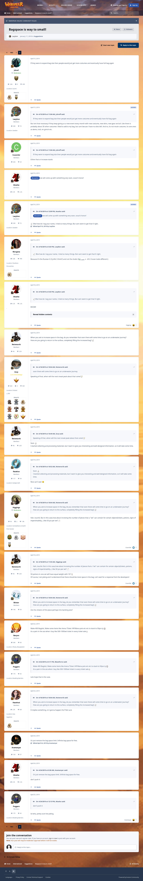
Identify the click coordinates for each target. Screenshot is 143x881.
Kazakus (16, 471)
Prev (11, 52)
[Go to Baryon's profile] (16, 628)
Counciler (16, 155)
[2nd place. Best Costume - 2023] (9, 416)
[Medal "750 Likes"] (9, 274)
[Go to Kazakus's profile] (16, 464)
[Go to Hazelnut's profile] (16, 695)
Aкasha (58, 211)
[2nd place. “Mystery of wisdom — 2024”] (16, 409)
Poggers (16, 667)
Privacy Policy (20, 877)
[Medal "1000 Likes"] (16, 537)
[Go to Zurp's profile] (16, 364)
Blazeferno (59, 662)
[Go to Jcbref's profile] (16, 62)
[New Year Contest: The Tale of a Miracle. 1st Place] (9, 537)
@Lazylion (35, 178)
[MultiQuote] (31, 100)
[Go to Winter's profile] (16, 595)
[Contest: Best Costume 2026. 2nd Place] (16, 401)
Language (9, 877)
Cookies (48, 877)
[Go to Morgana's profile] (16, 244)
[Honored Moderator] (16, 97)
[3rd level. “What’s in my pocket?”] (23, 537)
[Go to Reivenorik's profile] (16, 337)
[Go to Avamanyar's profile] (16, 740)
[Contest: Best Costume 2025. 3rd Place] (9, 409)
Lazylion (15, 36)
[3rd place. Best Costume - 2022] (16, 416)
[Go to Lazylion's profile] (10, 36)
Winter (16, 603)
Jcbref (16, 70)
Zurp (16, 372)
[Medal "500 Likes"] (9, 97)
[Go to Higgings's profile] (16, 500)
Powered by (129, 877)
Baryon (16, 635)
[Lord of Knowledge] (23, 416)
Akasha (16, 185)
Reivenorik (16, 344)
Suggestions (38, 36)
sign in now (53, 838)
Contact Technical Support (35, 877)
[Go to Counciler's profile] (16, 147)
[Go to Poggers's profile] (16, 659)
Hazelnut (16, 702)
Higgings (128, 325)
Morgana (16, 252)
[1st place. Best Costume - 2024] (23, 409)
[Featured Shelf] (9, 401)
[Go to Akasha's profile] (16, 177)
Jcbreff (58, 114)
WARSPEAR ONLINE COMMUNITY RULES (23, 21)
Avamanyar (16, 748)
